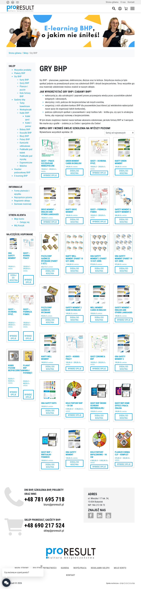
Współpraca (79, 568)
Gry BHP (17, 76)
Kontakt (131, 2)
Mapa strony (22, 568)
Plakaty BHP (19, 73)
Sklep (25, 53)
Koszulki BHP (26, 132)
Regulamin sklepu (22, 200)
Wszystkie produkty (22, 70)
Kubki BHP (24, 113)
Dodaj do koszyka (14, 277)
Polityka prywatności (44, 568)
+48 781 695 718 (44, 499)
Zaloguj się (24, 222)
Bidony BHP (25, 129)
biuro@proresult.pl (54, 504)
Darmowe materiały (22, 204)
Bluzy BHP (24, 136)
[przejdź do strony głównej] (20, 8)
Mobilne (23, 166)
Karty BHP (24, 80)
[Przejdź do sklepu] (126, 8)
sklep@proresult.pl (54, 530)
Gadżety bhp (19, 99)
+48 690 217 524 (44, 525)
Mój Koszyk (19, 225)
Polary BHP (25, 139)
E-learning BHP (21, 176)
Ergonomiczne (26, 162)
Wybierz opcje (28, 280)
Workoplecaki (26, 109)
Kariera (65, 568)
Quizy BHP (24, 83)
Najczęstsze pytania (23, 197)
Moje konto (19, 219)
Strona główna (112, 2)
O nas (123, 2)
